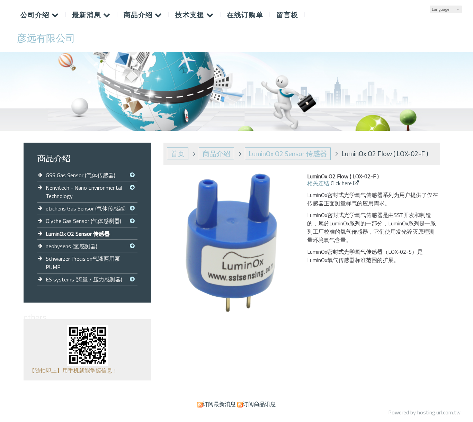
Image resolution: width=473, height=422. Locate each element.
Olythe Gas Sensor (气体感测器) (83, 221)
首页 (178, 153)
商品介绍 (216, 153)
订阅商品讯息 (259, 404)
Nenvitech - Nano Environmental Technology (84, 191)
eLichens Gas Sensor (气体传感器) (86, 208)
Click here (342, 183)
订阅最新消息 (219, 404)
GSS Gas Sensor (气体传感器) (80, 175)
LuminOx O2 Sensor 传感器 (78, 234)
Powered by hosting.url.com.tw (424, 412)
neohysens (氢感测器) (71, 246)
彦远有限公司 (46, 38)
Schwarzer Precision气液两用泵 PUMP (83, 262)
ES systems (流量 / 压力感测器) (84, 279)
